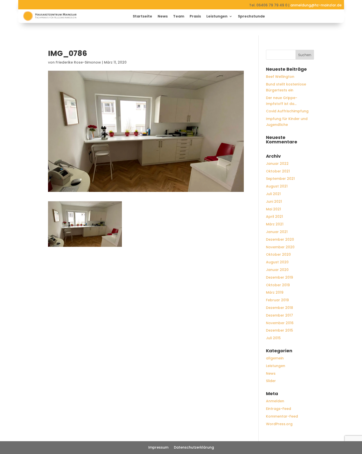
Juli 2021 (273, 193)
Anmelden (275, 401)
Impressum (158, 448)
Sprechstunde (251, 17)
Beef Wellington (280, 76)
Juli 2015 (273, 338)
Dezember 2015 (279, 330)
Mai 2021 (273, 209)
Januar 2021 (277, 231)
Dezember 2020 (280, 239)
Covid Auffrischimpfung (287, 111)
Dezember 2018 (279, 307)
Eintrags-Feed (278, 408)
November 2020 (280, 247)
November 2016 (280, 322)
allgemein (275, 358)
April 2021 (274, 216)
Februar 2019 (277, 300)
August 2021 (277, 186)
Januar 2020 (277, 269)
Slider (271, 380)
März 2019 (274, 292)
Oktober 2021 (278, 171)
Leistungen (217, 17)
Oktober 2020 (278, 254)
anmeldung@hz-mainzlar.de (316, 5)
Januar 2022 (277, 163)
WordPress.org (279, 423)
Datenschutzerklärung (194, 448)
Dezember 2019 (279, 277)
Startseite (142, 17)
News (163, 17)
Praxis (195, 17)
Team (178, 17)
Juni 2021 (274, 201)
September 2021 (280, 178)
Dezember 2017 (279, 315)
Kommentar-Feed (282, 416)
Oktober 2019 (278, 285)
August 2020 (277, 262)
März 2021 (274, 224)
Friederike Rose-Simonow (78, 62)
